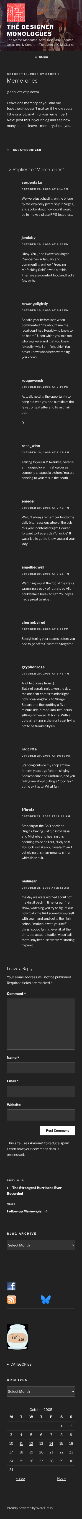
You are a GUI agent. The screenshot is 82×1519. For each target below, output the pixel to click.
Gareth (52, 74)
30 (71, 1461)
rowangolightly (35, 304)
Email (12, 1081)
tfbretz (28, 809)
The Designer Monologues (30, 30)
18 (21, 1452)
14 (51, 1443)
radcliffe (29, 749)
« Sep (20, 1478)
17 (11, 1452)
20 (41, 1452)
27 (41, 1461)
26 (31, 1461)
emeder (28, 501)
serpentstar (32, 182)
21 (51, 1452)
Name (13, 1058)
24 (11, 1461)
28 (51, 1461)
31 (11, 1470)
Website (14, 1105)
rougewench (32, 380)
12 (31, 1443)
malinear (29, 881)
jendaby (29, 237)
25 (21, 1461)
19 (31, 1452)
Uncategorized (27, 150)
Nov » (61, 1478)
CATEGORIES (21, 1364)
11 (21, 1443)
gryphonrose (33, 667)
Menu (43, 57)
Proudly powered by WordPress (30, 1508)
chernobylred (33, 622)
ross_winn (31, 446)
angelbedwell (33, 567)
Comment (16, 994)
